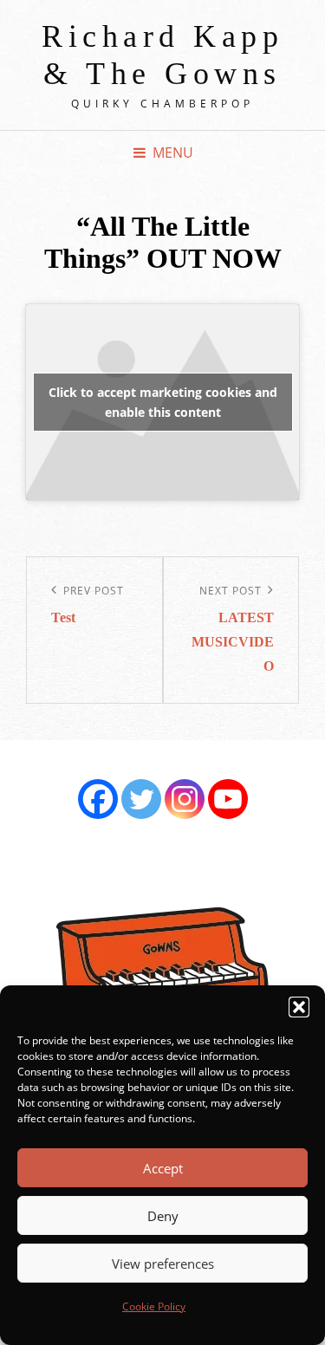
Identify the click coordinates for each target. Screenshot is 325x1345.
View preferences (163, 1263)
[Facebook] (98, 799)
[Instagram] (185, 799)
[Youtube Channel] (228, 799)
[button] (299, 1007)
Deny (163, 1216)
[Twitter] (141, 799)
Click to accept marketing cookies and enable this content (163, 402)
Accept (163, 1168)
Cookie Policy (153, 1306)
